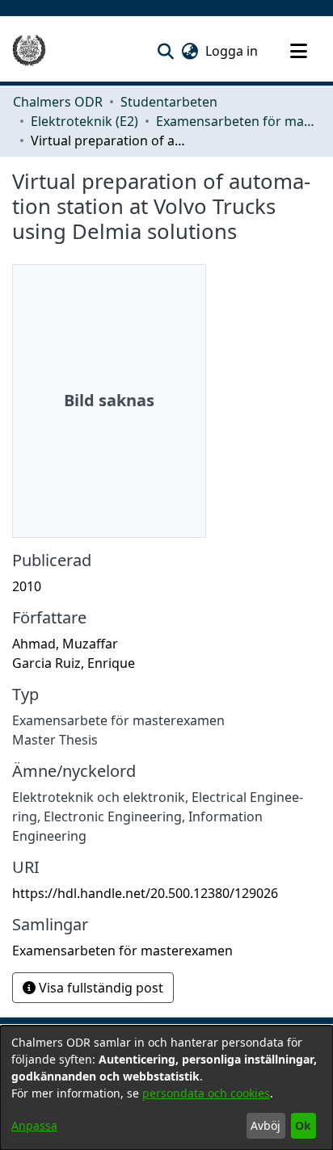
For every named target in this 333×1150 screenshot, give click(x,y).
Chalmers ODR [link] (58, 102)
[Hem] (29, 51)
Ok (303, 1125)
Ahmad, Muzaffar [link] (65, 644)
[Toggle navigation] (298, 51)
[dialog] (166, 1088)
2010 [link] (26, 586)
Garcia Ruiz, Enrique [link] (73, 663)
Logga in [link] (232, 51)
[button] (165, 51)
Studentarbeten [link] (168, 102)
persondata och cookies (206, 1093)
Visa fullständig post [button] (99, 988)
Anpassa (34, 1125)
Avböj (265, 1125)
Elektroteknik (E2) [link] (84, 121)
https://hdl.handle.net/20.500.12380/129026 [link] (145, 893)
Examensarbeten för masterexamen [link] (237, 121)
